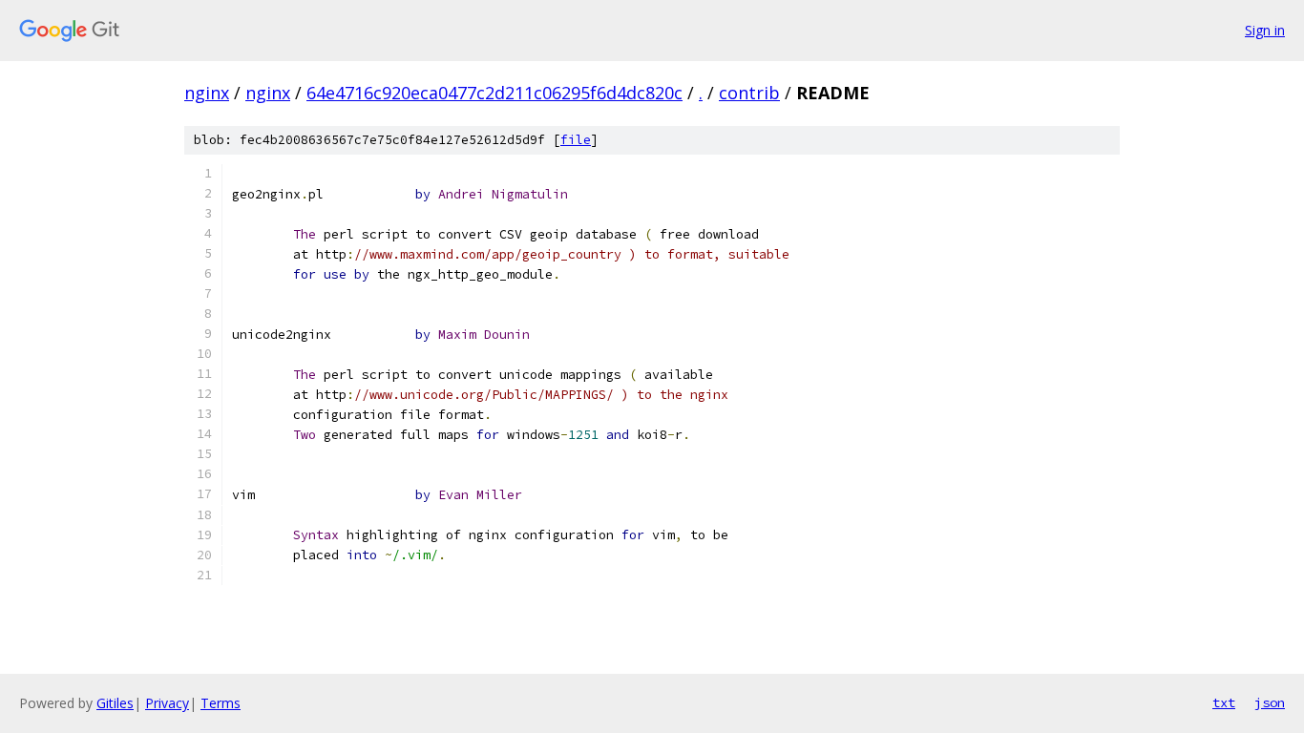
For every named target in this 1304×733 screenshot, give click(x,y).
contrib (749, 92)
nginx (206, 92)
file (575, 140)
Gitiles (115, 703)
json (1269, 702)
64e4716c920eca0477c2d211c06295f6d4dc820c (494, 92)
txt (1223, 702)
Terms (220, 703)
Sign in (1265, 30)
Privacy (167, 703)
